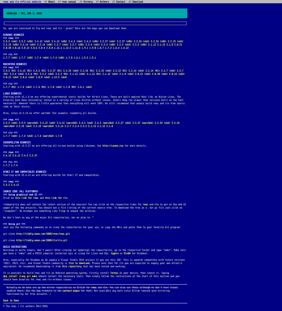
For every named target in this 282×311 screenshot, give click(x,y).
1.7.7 (6, 165)
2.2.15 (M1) (120, 70)
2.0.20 (7, 47)
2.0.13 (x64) (11, 77)
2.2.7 (68, 126)
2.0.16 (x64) (177, 74)
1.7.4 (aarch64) (44, 136)
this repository (72, 266)
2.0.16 (16, 47)
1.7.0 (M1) (69, 87)
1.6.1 (77, 57)
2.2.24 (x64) (141, 41)
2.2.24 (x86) (158, 41)
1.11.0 (76, 47)
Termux (114, 273)
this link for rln (56, 198)
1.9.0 (92, 47)
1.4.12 (125, 47)
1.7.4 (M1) (39, 87)
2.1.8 (169, 44)
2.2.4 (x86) (108, 44)
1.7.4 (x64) (42, 57)
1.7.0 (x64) (55, 87)
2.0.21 (178, 44)
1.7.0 (69, 57)
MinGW (127, 253)
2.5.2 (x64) (10, 41)
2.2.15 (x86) (11, 44)
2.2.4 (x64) (93, 44)
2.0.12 (25, 47)
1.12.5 (67, 47)
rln (157, 204)
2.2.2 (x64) (124, 44)
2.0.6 (34, 47)
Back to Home (11, 300)
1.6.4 (116, 47)
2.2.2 (83, 126)
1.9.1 (85, 47)
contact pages (71, 290)
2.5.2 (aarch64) (29, 122)
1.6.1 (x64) (85, 87)
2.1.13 (152, 44)
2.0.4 (42, 47)
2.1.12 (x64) (110, 74)
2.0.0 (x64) (43, 77)
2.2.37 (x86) (125, 41)
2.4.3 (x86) (91, 41)
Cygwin (115, 253)
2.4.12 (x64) (42, 41)
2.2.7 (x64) (61, 44)
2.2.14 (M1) (153, 70)
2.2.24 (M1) (87, 70)
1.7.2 (108, 47)
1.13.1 (58, 47)
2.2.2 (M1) (62, 74)
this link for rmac (27, 198)
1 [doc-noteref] (92, 217)
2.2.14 (59, 126)
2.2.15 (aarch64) (43, 126)
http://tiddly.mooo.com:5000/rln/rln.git (41, 240)
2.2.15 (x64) (175, 41)
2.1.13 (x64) (78, 74)
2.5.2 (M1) (9, 70)
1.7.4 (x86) (57, 57)
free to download (79, 263)
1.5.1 (92, 57)
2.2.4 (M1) (32, 74)
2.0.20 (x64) (160, 74)
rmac (145, 204)
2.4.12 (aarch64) (67, 122)
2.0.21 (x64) (143, 74)
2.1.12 (161, 44)
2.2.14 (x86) (45, 44)
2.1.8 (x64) (126, 74)
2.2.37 (33, 155)
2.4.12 (7, 155)
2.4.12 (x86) (59, 41)
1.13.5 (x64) (59, 77)
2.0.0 (49, 47)
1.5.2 (85, 57)
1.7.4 (14, 165)
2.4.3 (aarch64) (104, 122)
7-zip (62, 211)
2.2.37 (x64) (108, 41)
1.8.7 (100, 47)
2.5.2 (6, 184)
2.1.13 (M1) (94, 74)
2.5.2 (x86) (26, 41)
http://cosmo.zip (112, 145)
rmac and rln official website (22, 1)
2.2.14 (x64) (28, 44)
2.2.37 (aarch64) (143, 122)
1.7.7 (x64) (10, 57)
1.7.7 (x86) (26, 57)
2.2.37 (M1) (55, 70)
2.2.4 (75, 126)
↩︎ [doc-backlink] (50, 294)
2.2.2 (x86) (140, 44)
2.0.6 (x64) (27, 77)
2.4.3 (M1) (39, 70)
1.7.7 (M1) (9, 87)
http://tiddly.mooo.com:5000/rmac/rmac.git (43, 233)
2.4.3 (25, 155)
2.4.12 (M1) (25, 70)
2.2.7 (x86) (77, 44)
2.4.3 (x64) (76, 41)
